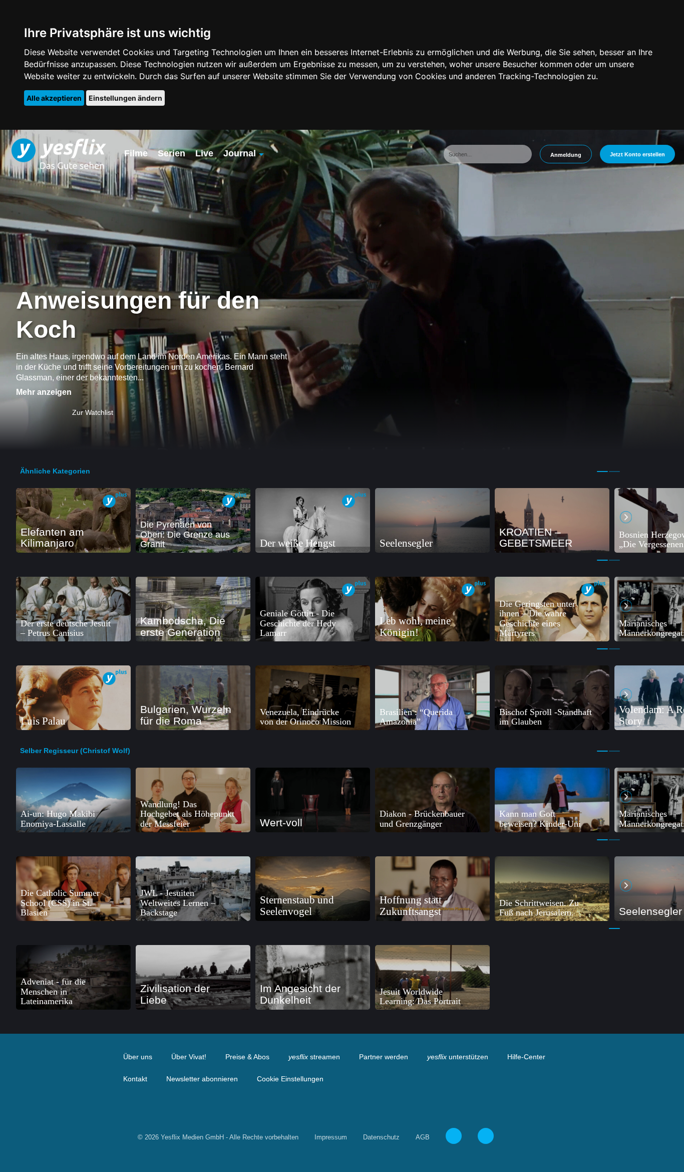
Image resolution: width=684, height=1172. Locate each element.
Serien (171, 153)
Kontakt (135, 1079)
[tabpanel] (73, 520)
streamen (314, 1057)
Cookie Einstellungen (290, 1079)
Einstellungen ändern (125, 98)
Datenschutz (381, 1137)
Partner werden (383, 1057)
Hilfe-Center (526, 1057)
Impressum (330, 1137)
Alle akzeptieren (54, 98)
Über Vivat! (188, 1057)
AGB (423, 1137)
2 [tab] (614, 471)
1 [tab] (602, 471)
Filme (136, 153)
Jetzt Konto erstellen (637, 154)
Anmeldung (565, 155)
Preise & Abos (247, 1057)
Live (204, 153)
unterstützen (457, 1057)
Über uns (137, 1057)
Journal (239, 153)
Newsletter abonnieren (202, 1079)
